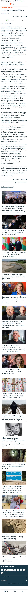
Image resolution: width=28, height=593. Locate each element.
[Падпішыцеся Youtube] (11, 570)
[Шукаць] (23, 591)
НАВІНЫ (6, 591)
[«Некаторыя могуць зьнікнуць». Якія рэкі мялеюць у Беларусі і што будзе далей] (14, 266)
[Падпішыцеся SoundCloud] (18, 570)
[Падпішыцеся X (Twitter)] (8, 570)
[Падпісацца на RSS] (2, 573)
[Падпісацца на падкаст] (14, 570)
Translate (22, 1)
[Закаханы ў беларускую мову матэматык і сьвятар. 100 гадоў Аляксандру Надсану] (14, 526)
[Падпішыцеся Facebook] (5, 570)
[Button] (16, 16)
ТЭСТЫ (14, 591)
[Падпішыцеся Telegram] (24, 570)
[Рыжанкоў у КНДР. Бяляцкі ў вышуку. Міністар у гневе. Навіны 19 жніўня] (14, 361)
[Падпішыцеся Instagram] (21, 570)
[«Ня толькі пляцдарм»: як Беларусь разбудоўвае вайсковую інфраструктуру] (14, 548)
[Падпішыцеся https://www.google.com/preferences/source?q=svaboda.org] (2, 570)
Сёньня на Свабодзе (7, 7)
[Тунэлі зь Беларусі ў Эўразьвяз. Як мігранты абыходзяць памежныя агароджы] (14, 455)
